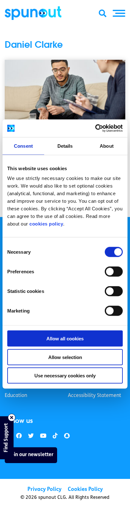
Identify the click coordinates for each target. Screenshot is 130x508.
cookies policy (46, 223)
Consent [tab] (23, 145)
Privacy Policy (44, 489)
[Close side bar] (11, 417)
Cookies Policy (85, 489)
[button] (119, 13)
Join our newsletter (31, 454)
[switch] (114, 272)
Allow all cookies (65, 338)
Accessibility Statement (94, 395)
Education (16, 395)
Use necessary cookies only (65, 375)
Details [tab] (65, 145)
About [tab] (107, 145)
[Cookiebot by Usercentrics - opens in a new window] (95, 128)
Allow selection (65, 357)
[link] (31, 436)
